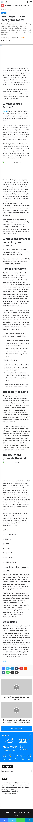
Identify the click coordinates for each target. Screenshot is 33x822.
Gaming (9, 9)
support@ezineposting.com (9, 789)
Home (4, 9)
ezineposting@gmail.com (8, 793)
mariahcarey (6, 37)
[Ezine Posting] (6, 2)
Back (4, 661)
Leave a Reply (16, 728)
